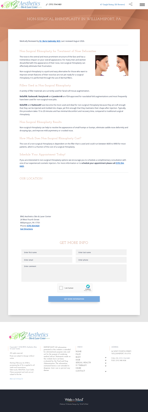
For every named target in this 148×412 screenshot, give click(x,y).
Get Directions (26, 229)
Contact (80, 371)
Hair (78, 360)
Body (78, 357)
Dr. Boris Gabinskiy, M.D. (50, 41)
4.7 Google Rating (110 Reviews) (112, 5)
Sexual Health (83, 363)
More (78, 368)
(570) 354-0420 (33, 226)
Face (78, 354)
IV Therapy (81, 365)
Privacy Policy (16, 379)
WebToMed (84, 404)
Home (78, 352)
